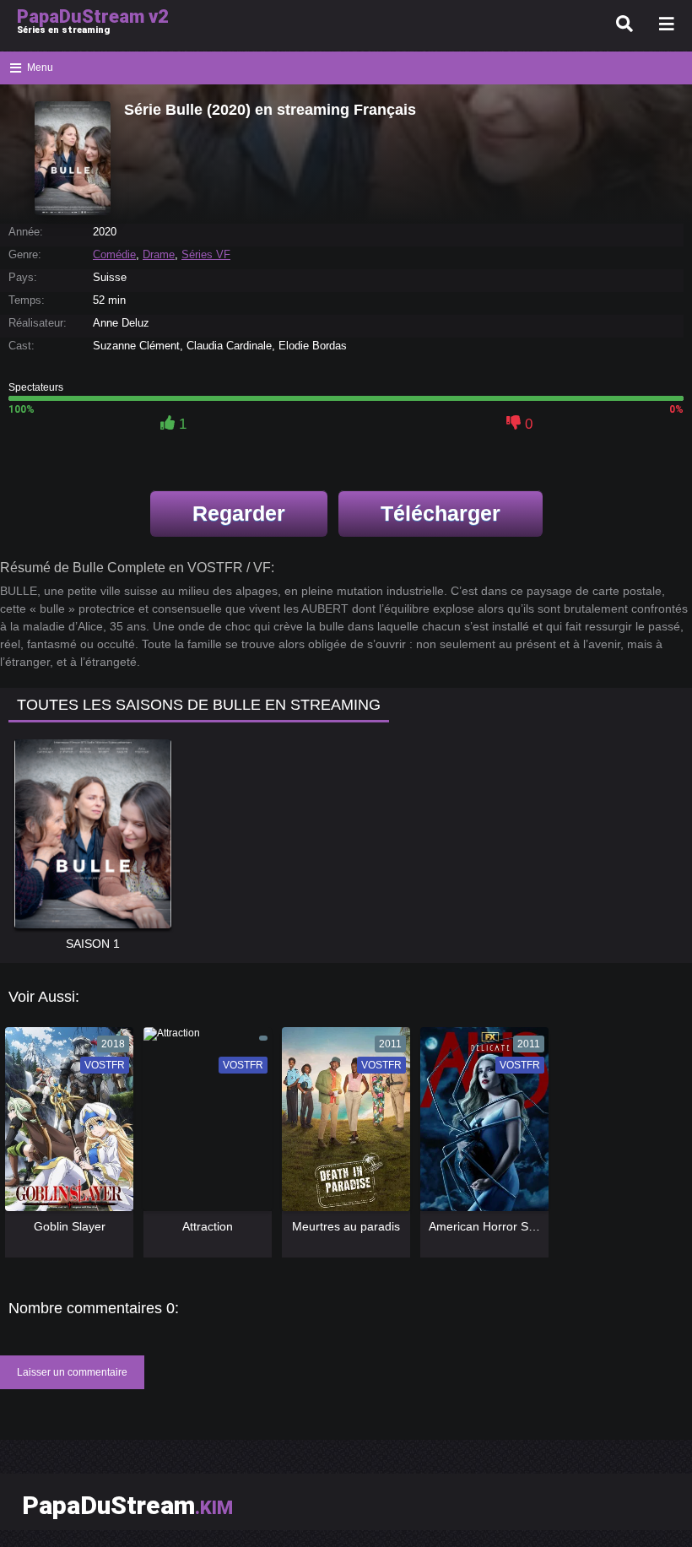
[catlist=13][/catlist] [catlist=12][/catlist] (65, 1125)
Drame (159, 254)
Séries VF (205, 254)
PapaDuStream (127, 1505)
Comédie (114, 254)
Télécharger (440, 513)
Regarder (238, 513)
